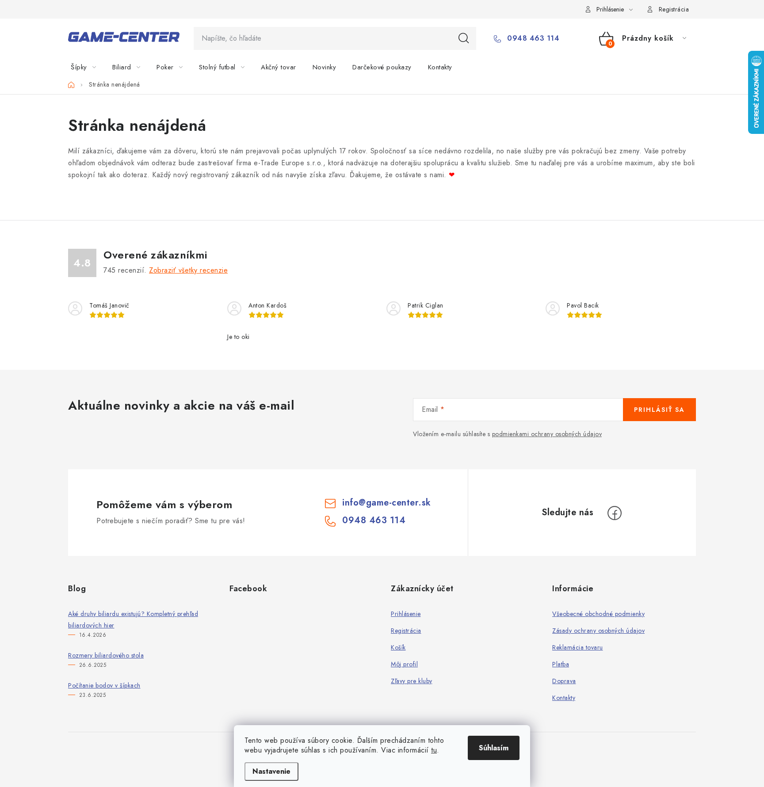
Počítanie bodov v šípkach (104, 685)
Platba (560, 664)
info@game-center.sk (386, 502)
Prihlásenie (406, 613)
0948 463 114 (532, 38)
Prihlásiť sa (659, 409)
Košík (398, 647)
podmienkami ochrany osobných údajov (547, 434)
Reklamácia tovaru (577, 647)
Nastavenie (271, 771)
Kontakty (563, 697)
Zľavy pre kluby (411, 681)
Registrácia (674, 9)
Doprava (564, 681)
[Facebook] (614, 513)
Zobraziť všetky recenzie (188, 270)
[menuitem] (88, 67)
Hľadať (463, 38)
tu (434, 750)
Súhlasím (493, 748)
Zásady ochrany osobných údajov (598, 630)
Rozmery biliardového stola (106, 655)
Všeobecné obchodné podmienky (598, 613)
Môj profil (404, 664)
